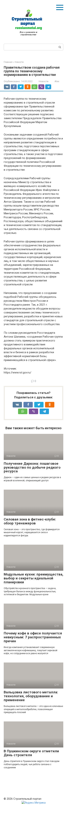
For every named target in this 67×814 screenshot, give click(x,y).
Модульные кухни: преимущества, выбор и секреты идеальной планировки (33, 578)
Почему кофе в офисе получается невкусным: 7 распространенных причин (33, 637)
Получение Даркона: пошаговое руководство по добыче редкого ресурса (32, 467)
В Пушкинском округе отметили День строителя (31, 753)
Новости (43, 81)
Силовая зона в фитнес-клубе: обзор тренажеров (30, 521)
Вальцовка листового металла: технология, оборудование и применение (31, 696)
